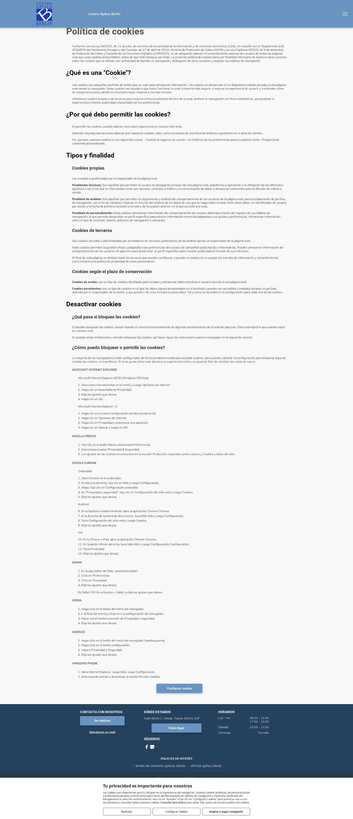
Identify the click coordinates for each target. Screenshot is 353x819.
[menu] (345, 14)
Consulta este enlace (173, 802)
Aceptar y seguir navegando (226, 811)
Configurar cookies (176, 811)
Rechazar (126, 811)
